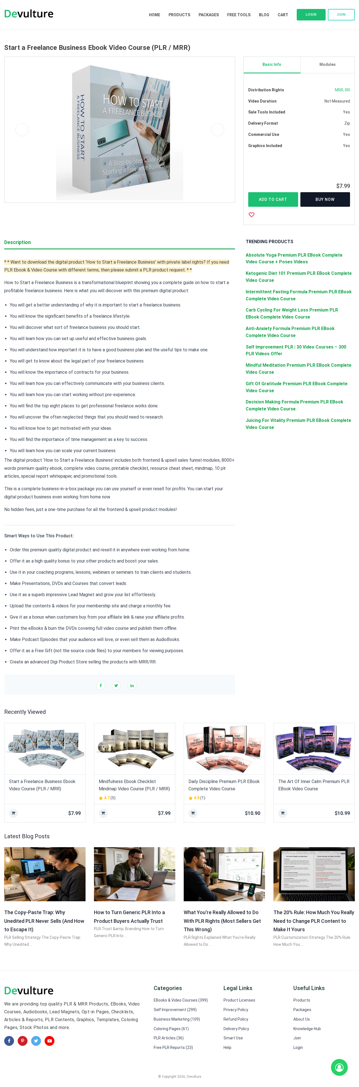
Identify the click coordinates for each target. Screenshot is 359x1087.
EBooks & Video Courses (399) (181, 1000)
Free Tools (238, 15)
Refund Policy (236, 1019)
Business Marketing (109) (177, 1019)
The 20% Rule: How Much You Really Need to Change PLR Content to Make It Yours (313, 920)
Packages (209, 15)
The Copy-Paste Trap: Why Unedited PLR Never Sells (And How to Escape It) (44, 920)
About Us (301, 1019)
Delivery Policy (236, 1028)
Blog (264, 15)
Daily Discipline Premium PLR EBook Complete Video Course (224, 785)
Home (154, 15)
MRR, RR (342, 90)
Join (341, 15)
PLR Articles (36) (169, 1038)
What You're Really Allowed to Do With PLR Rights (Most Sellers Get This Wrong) (222, 920)
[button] (21, 130)
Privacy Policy (236, 1009)
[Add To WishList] (251, 214)
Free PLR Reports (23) (173, 1047)
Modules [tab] (327, 64)
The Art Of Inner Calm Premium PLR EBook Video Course (313, 785)
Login (311, 15)
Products (179, 15)
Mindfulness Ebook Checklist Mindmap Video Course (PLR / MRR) (134, 785)
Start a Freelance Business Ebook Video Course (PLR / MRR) (42, 785)
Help (227, 1047)
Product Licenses (239, 1000)
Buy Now (325, 199)
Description (17, 242)
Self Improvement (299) (175, 1009)
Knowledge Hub (307, 1028)
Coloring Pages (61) (171, 1028)
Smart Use (233, 1038)
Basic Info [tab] (272, 64)
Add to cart (273, 199)
